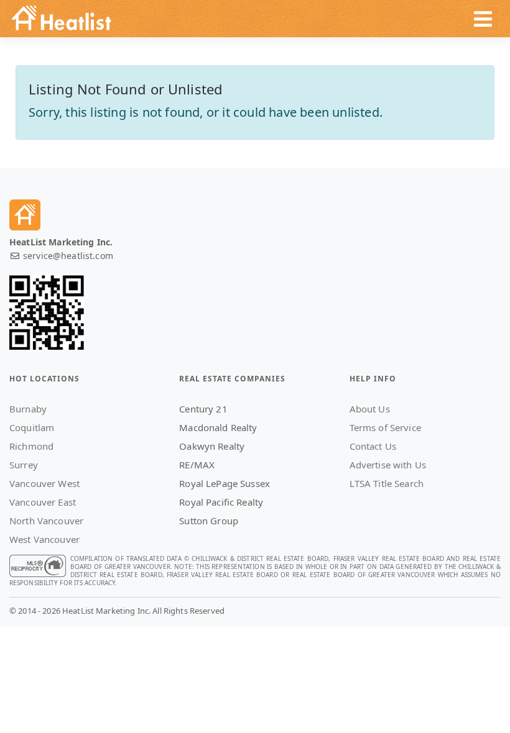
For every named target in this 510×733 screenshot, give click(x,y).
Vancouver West (44, 483)
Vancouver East (42, 502)
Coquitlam (31, 427)
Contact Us (373, 446)
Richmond (31, 446)
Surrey (23, 464)
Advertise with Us (388, 464)
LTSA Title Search (387, 483)
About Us (370, 409)
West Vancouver (44, 539)
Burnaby (28, 409)
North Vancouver (46, 520)
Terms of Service (385, 427)
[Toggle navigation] (483, 19)
